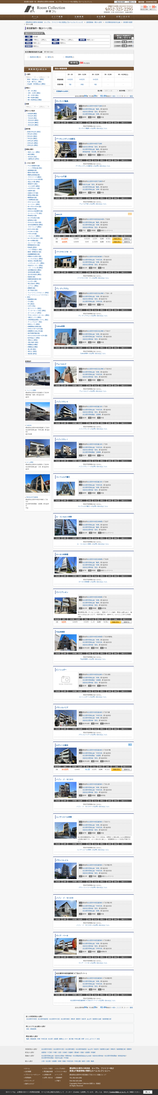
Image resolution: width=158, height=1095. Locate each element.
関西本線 (68, 1056)
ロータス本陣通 (62, 554)
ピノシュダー (61, 670)
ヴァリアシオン (62, 592)
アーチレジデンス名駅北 (65, 139)
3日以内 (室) (32, 157)
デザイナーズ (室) (34, 177)
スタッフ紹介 (48, 1068)
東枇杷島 (69, 57)
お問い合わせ (48, 1077)
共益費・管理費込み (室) (36, 84)
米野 (82, 1039)
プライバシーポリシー (32, 1074)
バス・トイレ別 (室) (35, 268)
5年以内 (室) (32, 136)
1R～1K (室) (32, 91)
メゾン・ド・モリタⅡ (64, 779)
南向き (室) (32, 351)
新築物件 (59, 1077)
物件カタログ (29, 1084)
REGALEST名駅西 (32, 497)
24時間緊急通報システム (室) (37, 320)
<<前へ (113, 96)
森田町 (100, 784)
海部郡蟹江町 (106, 1019)
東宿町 (100, 256)
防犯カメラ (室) (33, 324)
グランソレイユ (62, 860)
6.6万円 (70, 79)
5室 (70, 84)
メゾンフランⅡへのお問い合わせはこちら (93, 429)
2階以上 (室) (32, 340)
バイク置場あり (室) (34, 249)
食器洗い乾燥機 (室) (34, 261)
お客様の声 (47, 1074)
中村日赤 (99, 260)
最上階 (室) (31, 349)
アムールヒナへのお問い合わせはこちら (92, 391)
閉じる (148, 1092)
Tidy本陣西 (60, 632)
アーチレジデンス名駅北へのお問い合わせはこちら (93, 166)
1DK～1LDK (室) (33, 93)
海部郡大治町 (96, 1019)
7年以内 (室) (32, 138)
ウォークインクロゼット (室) (38, 293)
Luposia (28, 425)
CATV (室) (31, 306)
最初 (131, 96)
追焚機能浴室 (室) (34, 270)
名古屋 (94, 152)
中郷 (54, 1052)
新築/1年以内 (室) (34, 132)
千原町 (100, 106)
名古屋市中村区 (92, 106)
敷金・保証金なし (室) (35, 79)
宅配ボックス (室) (34, 317)
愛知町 (76, 1052)
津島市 (73, 1019)
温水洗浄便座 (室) (34, 274)
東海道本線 (86, 152)
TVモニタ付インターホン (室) (38, 315)
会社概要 (28, 1071)
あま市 (89, 1019)
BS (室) (30, 304)
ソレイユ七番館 (31, 390)
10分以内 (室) (32, 120)
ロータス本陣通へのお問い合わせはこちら (93, 582)
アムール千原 (61, 176)
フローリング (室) (34, 227)
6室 (95, 84)
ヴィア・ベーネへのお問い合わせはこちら (93, 963)
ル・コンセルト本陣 (64, 517)
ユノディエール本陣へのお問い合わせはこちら (93, 850)
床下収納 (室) (32, 290)
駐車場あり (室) (33, 338)
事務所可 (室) (32, 184)
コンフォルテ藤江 (63, 477)
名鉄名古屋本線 (88, 111)
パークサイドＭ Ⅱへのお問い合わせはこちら (93, 278)
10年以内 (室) (32, 141)
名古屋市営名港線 (47, 1058)
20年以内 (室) (32, 145)
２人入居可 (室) (33, 186)
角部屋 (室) (32, 354)
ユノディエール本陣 (64, 817)
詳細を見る (117, 239)
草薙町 (93, 1052)
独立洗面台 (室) (33, 283)
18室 (82, 84)
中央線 (66, 1058)
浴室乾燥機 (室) (33, 272)
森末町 (100, 712)
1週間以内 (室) (33, 159)
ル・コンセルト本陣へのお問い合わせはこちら (93, 544)
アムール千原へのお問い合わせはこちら (92, 204)
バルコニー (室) (33, 236)
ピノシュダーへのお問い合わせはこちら (92, 697)
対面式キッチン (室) (35, 265)
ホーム (27, 1068)
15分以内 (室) (32, 122)
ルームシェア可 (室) (34, 213)
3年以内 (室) (32, 134)
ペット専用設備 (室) (34, 168)
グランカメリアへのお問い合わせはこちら (93, 734)
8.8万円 (82, 79)
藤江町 (100, 406)
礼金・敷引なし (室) (34, 82)
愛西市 (78, 1019)
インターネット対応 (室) (36, 310)
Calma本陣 (60, 326)
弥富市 (84, 1019)
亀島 (97, 109)
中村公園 (77, 1039)
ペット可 (59, 1074)
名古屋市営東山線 (89, 109)
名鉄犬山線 (86, 184)
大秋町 (64, 1052)
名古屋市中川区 (54, 1019)
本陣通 (100, 521)
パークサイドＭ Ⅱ (64, 252)
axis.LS (59, 214)
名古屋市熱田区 (43, 1019)
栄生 (51, 57)
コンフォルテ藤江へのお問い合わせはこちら (93, 506)
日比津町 (101, 293)
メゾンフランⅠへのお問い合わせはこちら (93, 466)
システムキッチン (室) (35, 263)
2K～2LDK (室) (33, 95)
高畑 (82, 1052)
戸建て (58, 1081)
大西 (59, 1052)
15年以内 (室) (32, 143)
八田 (42, 1061)
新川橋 (71, 1039)
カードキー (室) (33, 204)
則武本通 (101, 219)
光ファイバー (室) (34, 308)
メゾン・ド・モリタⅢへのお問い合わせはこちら (92, 925)
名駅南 (43, 1052)
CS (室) (30, 301)
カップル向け (60, 1068)
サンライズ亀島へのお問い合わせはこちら (93, 128)
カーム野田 (29, 462)
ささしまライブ (90, 1039)
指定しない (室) (33, 152)
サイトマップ (29, 1081)
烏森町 (70, 1052)
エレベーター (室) (33, 243)
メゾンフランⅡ (62, 402)
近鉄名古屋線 (59, 1056)
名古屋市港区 (65, 1019)
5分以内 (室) (32, 116)
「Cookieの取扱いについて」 (117, 1092)
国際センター (63, 1039)
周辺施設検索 (48, 1071)
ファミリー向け (61, 1071)
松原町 (100, 674)
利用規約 (28, 1077)
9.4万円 (95, 79)
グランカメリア (62, 707)
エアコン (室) (32, 286)
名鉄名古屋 (35, 57)
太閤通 (98, 414)
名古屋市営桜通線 (89, 414)
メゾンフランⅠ (62, 439)
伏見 (98, 1039)
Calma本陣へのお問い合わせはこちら (93, 353)
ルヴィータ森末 (62, 745)
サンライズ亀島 (62, 101)
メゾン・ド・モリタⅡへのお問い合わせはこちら (92, 806)
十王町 (49, 1052)
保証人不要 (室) (33, 182)
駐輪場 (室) (32, 247)
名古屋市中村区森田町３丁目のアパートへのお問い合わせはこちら (92, 1000)
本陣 (97, 114)
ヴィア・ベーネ (62, 936)
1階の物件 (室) (32, 342)
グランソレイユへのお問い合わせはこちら (93, 887)
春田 (83, 1061)
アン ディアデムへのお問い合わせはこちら (92, 316)
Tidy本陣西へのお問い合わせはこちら (93, 659)
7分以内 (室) (32, 118)
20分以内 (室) (32, 125)
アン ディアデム (62, 288)
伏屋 (88, 1061)
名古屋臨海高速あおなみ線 (82, 1056)
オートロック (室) (34, 313)
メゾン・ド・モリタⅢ (64, 898)
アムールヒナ (61, 364)
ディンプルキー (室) (34, 322)
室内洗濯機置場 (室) (35, 225)
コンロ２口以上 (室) (35, 259)
